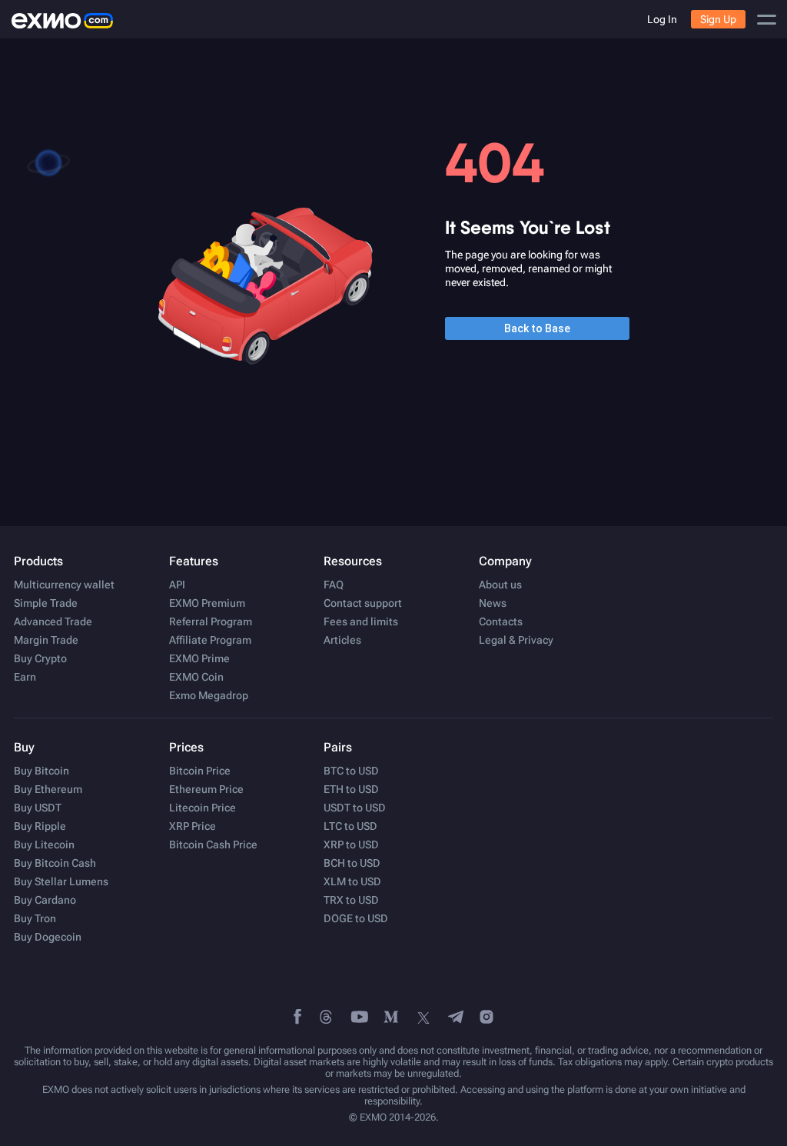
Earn (25, 676)
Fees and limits (361, 621)
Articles (342, 640)
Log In (662, 19)
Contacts (501, 621)
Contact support (363, 603)
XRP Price (192, 826)
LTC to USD (350, 826)
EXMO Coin (196, 676)
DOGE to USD (356, 918)
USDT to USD (355, 807)
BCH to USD (352, 863)
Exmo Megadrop (208, 695)
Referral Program (210, 621)
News (492, 603)
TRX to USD (351, 899)
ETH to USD (351, 789)
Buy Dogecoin (47, 936)
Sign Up (718, 19)
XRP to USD (351, 844)
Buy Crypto (40, 658)
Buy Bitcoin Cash (55, 863)
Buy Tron (35, 918)
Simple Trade (46, 603)
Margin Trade (46, 640)
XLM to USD (352, 881)
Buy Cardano (45, 899)
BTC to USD (351, 770)
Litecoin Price (202, 807)
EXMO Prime (199, 658)
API (177, 584)
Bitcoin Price (200, 770)
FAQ (334, 584)
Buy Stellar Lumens (61, 881)
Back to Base (537, 328)
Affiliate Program (210, 640)
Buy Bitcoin (41, 770)
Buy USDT (37, 807)
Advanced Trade (53, 621)
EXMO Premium (207, 603)
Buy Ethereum (48, 789)
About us (500, 584)
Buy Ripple (40, 826)
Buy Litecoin (44, 844)
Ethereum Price (206, 789)
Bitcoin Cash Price (213, 844)
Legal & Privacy (516, 640)
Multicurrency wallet (64, 584)
